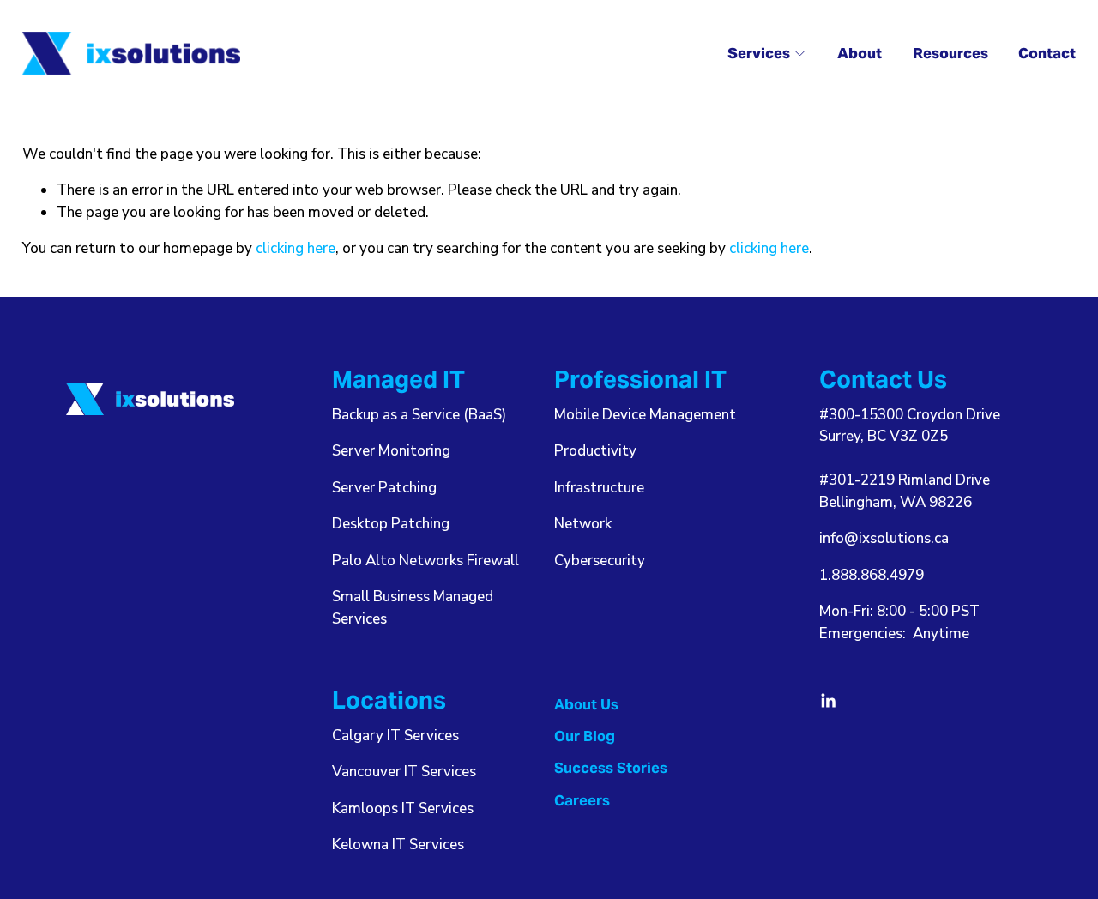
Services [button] (758, 53)
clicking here (295, 248)
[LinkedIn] (827, 700)
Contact (1047, 53)
